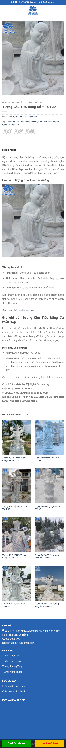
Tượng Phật (17, 102)
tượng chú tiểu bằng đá (48, 122)
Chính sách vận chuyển (14, 691)
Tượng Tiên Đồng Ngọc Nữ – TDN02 (47, 507)
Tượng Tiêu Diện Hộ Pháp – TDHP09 (14, 605)
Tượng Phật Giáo (11, 655)
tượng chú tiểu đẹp (10, 125)
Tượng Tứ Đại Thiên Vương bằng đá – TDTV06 (14, 459)
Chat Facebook (16, 743)
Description (9, 150)
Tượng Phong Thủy (12, 666)
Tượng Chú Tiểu (35, 102)
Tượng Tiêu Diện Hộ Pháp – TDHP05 (14, 507)
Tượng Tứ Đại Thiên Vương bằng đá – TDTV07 (47, 605)
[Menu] (4, 10)
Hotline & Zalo (49, 743)
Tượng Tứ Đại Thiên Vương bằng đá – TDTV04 (14, 556)
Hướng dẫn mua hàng (13, 686)
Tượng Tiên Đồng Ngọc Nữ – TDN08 (47, 459)
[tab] (33, 150)
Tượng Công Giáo (11, 661)
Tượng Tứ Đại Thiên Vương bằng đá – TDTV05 (47, 556)
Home (5, 102)
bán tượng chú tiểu (16, 122)
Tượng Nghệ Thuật (12, 671)
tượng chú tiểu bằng (24, 310)
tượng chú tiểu (31, 122)
